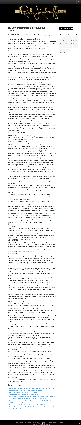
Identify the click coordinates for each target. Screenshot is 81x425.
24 (68, 47)
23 (66, 47)
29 (63, 50)
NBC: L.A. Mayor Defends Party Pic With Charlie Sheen (23, 392)
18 (71, 44)
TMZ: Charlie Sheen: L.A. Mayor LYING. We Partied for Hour (24, 394)
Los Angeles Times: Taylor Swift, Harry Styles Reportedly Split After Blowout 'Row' (30, 404)
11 (71, 40)
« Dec (60, 52)
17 (68, 44)
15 (63, 44)
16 (66, 44)
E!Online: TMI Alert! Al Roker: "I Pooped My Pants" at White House (25, 390)
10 (68, 40)
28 (60, 50)
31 (68, 50)
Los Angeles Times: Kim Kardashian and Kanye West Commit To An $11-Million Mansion (31, 400)
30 (66, 50)
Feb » (64, 52)
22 (63, 47)
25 (71, 47)
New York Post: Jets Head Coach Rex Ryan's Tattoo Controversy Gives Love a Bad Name (31, 388)
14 (60, 44)
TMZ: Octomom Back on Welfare (17, 402)
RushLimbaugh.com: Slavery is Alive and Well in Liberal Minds (24, 411)
